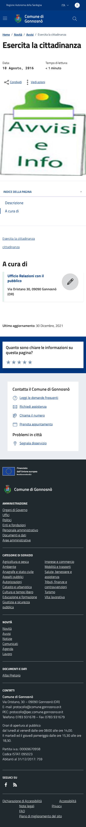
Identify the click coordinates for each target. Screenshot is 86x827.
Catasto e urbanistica (17, 586)
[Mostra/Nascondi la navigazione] (5, 18)
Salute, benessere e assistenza (58, 574)
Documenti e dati (14, 535)
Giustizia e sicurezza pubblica (16, 604)
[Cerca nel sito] (75, 19)
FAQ (22, 811)
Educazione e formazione (20, 596)
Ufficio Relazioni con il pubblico (26, 278)
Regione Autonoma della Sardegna (24, 5)
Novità (18, 34)
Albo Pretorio (11, 675)
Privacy (57, 805)
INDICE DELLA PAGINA (17, 191)
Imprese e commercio (59, 561)
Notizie (7, 638)
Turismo (50, 591)
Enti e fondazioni (14, 524)
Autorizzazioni (12, 581)
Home (6, 34)
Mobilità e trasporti (58, 566)
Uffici (6, 514)
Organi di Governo (15, 509)
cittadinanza (11, 246)
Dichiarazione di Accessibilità (22, 800)
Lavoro (7, 653)
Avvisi (30, 34)
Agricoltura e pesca (16, 561)
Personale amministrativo (20, 530)
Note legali (26, 805)
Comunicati (10, 643)
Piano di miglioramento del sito (40, 816)
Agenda (8, 648)
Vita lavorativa (55, 596)
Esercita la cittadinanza (19, 238)
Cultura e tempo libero (18, 591)
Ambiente (9, 566)
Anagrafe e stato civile (18, 571)
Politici (7, 519)
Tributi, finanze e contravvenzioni (56, 584)
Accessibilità (67, 800)
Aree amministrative (17, 540)
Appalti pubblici (13, 576)
